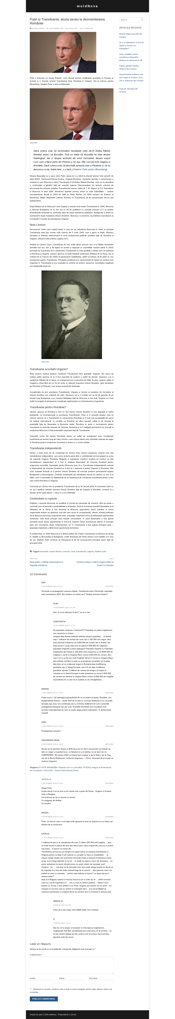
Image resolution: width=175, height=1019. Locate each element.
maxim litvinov (55, 551)
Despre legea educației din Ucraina (130, 35)
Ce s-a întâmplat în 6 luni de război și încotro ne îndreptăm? (131, 45)
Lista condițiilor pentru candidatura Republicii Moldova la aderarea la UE (130, 57)
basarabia (44, 551)
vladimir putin (100, 551)
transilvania (81, 551)
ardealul (46, 779)
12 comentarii (87, 28)
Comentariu (36, 955)
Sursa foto (33, 143)
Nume (33, 978)
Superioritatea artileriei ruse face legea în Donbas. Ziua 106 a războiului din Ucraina (131, 77)
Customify (72, 1015)
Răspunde (109, 586)
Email (62, 978)
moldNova (87, 6)
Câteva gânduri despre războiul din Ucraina (129, 67)
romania (66, 551)
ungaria (90, 551)
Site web (93, 978)
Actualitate (72, 28)
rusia (73, 551)
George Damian (38, 28)
